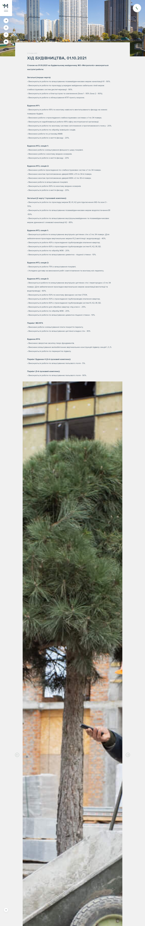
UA (6, 909)
